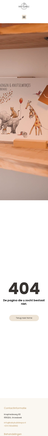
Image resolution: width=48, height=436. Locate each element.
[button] (24, 17)
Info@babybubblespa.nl (15, 422)
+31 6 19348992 (11, 426)
